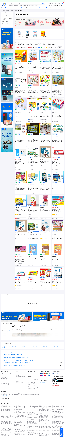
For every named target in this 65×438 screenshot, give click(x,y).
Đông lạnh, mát (7, 415)
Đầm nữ (17, 406)
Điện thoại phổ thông (6, 423)
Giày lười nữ (21, 421)
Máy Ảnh (60, 427)
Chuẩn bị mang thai (5, 411)
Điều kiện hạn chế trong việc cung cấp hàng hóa (33, 379)
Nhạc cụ (33, 426)
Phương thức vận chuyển (4, 378)
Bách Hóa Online (30, 429)
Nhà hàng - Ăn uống (44, 425)
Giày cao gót (16, 420)
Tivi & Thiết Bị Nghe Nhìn (44, 412)
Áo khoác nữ (20, 407)
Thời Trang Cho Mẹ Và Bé (4, 406)
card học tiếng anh (35, 5)
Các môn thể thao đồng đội (58, 416)
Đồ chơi (10, 406)
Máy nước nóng (57, 408)
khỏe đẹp (21, 5)
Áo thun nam (15, 412)
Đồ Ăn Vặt (29, 432)
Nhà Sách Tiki (41, 433)
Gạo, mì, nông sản (5, 416)
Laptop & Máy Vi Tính (46, 411)
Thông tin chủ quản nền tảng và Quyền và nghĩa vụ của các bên (33, 388)
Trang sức (28, 413)
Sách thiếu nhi (14, 346)
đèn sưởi (56, 430)
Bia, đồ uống (4, 417)
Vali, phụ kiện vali (35, 407)
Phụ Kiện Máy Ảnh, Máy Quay (56, 422)
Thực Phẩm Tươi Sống (5, 412)
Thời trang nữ (16, 405)
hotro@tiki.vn (9, 384)
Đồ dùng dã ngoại (58, 413)
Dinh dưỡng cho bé (5, 408)
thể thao (30, 5)
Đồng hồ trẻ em (36, 414)
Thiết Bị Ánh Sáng (58, 423)
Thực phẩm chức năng (6, 427)
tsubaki (14, 400)
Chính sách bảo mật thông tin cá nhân (21, 377)
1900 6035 (5, 395)
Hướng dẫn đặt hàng (4, 377)
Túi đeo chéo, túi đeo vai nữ (18, 430)
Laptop (35, 419)
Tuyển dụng (17, 375)
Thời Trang (47, 406)
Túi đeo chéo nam (19, 434)
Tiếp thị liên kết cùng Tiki (19, 382)
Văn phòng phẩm (46, 434)
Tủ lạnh (55, 407)
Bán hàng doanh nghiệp (18, 383)
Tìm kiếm (42, 3)
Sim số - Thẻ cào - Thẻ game (47, 427)
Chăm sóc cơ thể (5, 428)
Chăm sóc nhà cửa (6, 419)
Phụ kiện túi (23, 431)
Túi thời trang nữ (17, 429)
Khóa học (47, 424)
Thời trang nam (16, 411)
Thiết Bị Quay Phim (57, 426)
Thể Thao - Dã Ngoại (56, 411)
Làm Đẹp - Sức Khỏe (4, 425)
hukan (8, 400)
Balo (27, 406)
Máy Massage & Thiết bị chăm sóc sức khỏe (7, 429)
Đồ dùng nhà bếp (3, 435)
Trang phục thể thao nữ (55, 412)
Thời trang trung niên (19, 409)
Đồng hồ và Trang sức (30, 412)
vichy (10, 400)
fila (12, 400)
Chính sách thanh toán (31, 381)
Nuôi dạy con (24, 346)
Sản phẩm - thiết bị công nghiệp (45, 411)
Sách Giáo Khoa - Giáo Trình (6, 346)
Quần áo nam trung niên (19, 416)
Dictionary (3, 347)
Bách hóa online (43, 410)
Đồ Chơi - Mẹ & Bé (4, 405)
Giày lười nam (16, 425)
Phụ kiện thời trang (30, 408)
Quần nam (19, 412)
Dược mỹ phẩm (9, 432)
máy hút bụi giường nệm (57, 434)
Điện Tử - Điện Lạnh (55, 405)
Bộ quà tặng (31, 434)
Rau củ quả (4, 414)
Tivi (54, 408)
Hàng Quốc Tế (41, 405)
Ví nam (15, 434)
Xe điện (48, 430)
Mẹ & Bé (45, 409)
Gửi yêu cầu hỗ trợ (3, 376)
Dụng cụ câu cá (56, 415)
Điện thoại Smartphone (4, 422)
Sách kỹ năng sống (36, 346)
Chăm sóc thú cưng (29, 430)
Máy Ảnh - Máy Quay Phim (57, 421)
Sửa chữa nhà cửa (30, 423)
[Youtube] (55, 373)
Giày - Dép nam (16, 424)
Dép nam (18, 426)
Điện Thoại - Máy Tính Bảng (6, 421)
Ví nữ (23, 430)
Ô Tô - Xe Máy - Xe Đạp (43, 429)
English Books (44, 435)
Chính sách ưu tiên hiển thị (31, 382)
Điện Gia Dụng (3, 434)
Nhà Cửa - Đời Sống (30, 421)
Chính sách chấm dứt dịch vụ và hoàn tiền (33, 386)
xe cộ (15, 5)
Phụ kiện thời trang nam (32, 410)
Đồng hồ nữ (31, 413)
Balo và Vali (29, 405)
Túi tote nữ (19, 431)
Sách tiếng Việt (41, 434)
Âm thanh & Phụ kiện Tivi (55, 406)
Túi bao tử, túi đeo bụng (21, 435)
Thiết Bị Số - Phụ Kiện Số (43, 415)
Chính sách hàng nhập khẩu (5, 383)
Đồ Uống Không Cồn (32, 433)
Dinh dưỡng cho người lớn (6, 409)
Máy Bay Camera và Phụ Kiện (57, 427)
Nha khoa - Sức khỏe (45, 426)
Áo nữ (14, 406)
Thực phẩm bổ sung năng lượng (58, 418)
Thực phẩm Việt (8, 414)
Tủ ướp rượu (61, 409)
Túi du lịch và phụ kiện (31, 406)
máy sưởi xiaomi (58, 433)
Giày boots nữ (17, 421)
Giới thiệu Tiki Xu (17, 381)
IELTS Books (45, 346)
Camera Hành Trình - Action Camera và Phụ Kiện (57, 424)
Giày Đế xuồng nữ (19, 422)
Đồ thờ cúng (30, 426)
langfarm (5, 400)
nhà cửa (24, 5)
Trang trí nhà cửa (29, 422)
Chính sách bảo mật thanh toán (20, 376)
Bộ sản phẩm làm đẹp (6, 432)
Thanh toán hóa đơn (42, 424)
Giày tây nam (20, 425)
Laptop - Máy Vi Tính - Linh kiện (32, 416)
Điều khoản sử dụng (18, 380)
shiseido (2, 400)
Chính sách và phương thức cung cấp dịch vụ (33, 384)
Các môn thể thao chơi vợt (58, 417)
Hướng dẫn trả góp (3, 382)
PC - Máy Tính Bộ (30, 419)
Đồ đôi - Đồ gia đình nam (20, 414)
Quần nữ (20, 406)
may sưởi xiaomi (56, 432)
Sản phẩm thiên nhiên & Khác (6, 430)
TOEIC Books (55, 346)
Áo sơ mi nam (20, 413)
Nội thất (31, 424)
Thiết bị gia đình (9, 435)
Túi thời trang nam (17, 433)
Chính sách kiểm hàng (4, 379)
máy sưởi (53, 430)
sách (27, 5)
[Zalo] (57, 373)
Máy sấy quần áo (56, 409)
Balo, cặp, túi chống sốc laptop (32, 407)
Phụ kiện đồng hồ (30, 414)
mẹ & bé (17, 5)
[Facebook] (53, 373)
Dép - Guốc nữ (20, 420)
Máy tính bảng (5, 424)
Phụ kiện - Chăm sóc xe (42, 430)
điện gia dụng (11, 5)
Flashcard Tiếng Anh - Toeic (7, 16)
